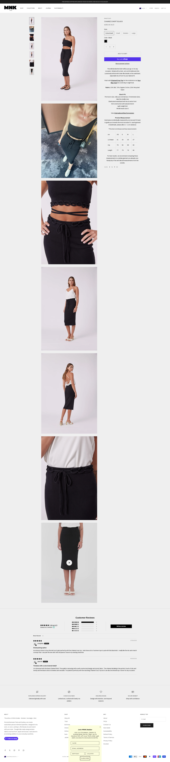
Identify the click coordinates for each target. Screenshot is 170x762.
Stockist (106, 744)
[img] (37, 641)
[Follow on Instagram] (14, 750)
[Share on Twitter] (112, 167)
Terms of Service (108, 737)
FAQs (105, 721)
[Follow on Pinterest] (19, 750)
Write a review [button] (121, 626)
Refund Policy (107, 734)
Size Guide (106, 728)
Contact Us (107, 724)
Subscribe (147, 725)
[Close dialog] (100, 727)
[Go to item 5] (31, 54)
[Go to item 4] (31, 46)
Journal (48, 8)
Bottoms (67, 724)
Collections (31, 8)
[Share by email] (117, 167)
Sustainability (58, 8)
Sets (65, 734)
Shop (21, 8)
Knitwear (67, 731)
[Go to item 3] (31, 37)
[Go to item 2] (31, 29)
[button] (75, 622)
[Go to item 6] (31, 63)
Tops (66, 721)
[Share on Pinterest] (114, 167)
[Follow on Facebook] (5, 750)
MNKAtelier (107, 18)
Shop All (67, 718)
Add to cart (122, 53)
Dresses (67, 728)
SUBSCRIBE (85, 758)
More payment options (122, 63)
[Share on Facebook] (109, 167)
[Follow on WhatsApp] (23, 750)
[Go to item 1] (31, 20)
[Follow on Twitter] (10, 750)
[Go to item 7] (31, 71)
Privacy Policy (107, 740)
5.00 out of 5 (53, 625)
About (40, 8)
